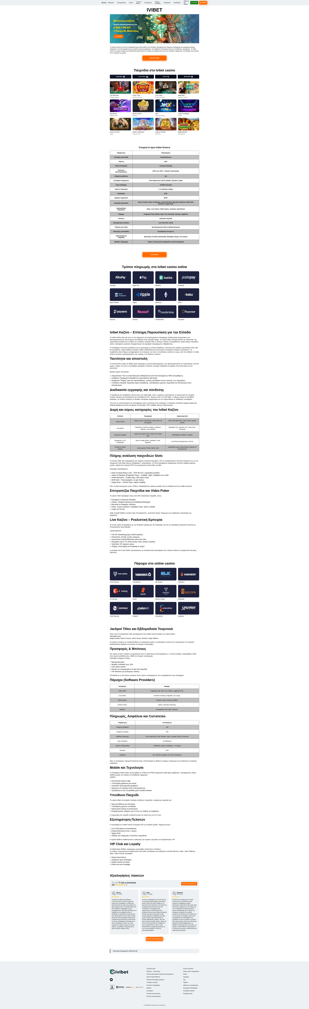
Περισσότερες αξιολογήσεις (154, 939)
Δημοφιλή (119, 76)
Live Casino (142, 76)
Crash (164, 76)
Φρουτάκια (187, 76)
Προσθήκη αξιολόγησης (189, 883)
